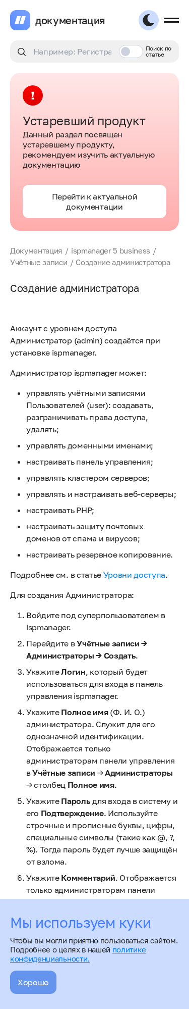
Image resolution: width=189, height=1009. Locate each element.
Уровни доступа (134, 575)
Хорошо (33, 982)
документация (70, 20)
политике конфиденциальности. (78, 954)
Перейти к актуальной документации (95, 201)
